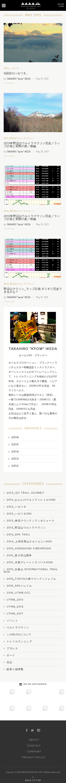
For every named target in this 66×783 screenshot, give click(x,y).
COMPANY (34, 751)
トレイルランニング (19, 641)
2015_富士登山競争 (19, 555)
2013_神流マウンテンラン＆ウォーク (30, 520)
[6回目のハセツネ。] (33, 42)
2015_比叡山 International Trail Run (31, 570)
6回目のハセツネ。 (16, 73)
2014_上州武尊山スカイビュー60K (29, 541)
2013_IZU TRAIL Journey (25, 493)
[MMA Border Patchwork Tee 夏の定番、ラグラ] (41, 712)
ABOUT (34, 740)
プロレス (12, 648)
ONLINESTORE (61, 5)
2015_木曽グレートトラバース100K (30, 562)
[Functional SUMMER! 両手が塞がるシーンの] (8, 712)
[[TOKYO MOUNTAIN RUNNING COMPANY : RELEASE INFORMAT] (41, 695)
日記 (9, 662)
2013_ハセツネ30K (19, 514)
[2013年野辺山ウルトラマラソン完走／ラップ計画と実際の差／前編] (33, 185)
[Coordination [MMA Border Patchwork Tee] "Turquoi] (24, 695)
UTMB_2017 (15, 613)
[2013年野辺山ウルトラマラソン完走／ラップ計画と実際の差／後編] (33, 112)
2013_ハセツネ (11, 68)
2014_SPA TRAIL (18, 534)
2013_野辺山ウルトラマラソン (19, 138)
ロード (11, 655)
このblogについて (19, 634)
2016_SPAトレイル (19, 586)
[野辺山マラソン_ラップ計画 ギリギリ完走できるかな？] (33, 258)
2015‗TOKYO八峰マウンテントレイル (31, 579)
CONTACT (34, 746)
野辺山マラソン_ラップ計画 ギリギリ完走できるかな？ (33, 290)
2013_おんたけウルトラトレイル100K (31, 500)
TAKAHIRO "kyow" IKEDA (18, 78)
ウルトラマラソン (18, 627)
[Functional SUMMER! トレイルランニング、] (58, 695)
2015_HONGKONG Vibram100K (29, 548)
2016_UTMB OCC (18, 593)
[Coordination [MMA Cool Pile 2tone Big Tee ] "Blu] (8, 695)
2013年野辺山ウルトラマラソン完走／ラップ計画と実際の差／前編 (32, 217)
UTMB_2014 (15, 607)
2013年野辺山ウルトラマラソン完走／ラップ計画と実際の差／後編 (32, 144)
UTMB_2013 (15, 600)
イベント (12, 620)
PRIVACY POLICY (34, 757)
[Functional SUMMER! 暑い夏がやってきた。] (58, 712)
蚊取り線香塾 (15, 669)
